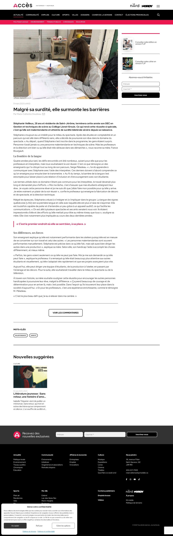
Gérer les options (63, 525)
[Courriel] (43, 114)
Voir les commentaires (66, 312)
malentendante (20, 335)
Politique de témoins (29, 531)
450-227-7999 (132, 470)
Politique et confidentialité (46, 531)
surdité (33, 335)
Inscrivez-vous (140, 95)
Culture (16, 364)
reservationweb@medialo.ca (137, 473)
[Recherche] (156, 15)
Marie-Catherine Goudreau (29, 114)
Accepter (15, 525)
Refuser (39, 525)
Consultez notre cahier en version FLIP (145, 62)
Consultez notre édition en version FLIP (146, 43)
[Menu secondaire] (158, 6)
